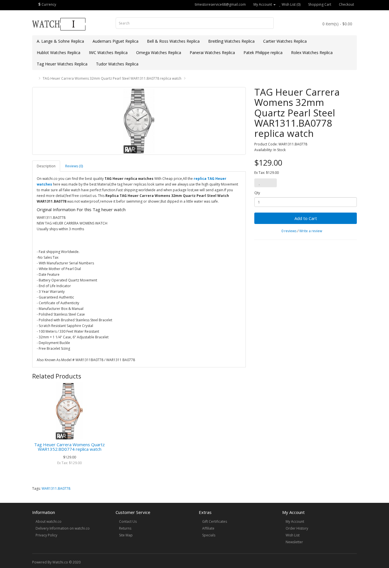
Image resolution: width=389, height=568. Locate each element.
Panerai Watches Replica (212, 52)
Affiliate (208, 528)
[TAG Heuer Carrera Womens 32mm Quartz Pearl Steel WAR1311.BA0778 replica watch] (139, 121)
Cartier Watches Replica (285, 41)
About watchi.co (49, 521)
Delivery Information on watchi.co (63, 528)
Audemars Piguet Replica (115, 41)
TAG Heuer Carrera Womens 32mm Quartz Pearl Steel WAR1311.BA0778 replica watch (112, 78)
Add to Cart (305, 218)
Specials (208, 535)
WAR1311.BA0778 (56, 488)
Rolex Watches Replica (312, 52)
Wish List (293, 535)
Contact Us (128, 521)
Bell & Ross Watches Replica (173, 41)
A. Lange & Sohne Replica (60, 41)
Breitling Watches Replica (231, 41)
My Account (295, 521)
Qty (257, 192)
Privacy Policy (46, 535)
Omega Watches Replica (158, 52)
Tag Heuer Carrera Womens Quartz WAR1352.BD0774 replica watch (69, 447)
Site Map (126, 535)
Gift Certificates (214, 521)
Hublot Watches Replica (58, 52)
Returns (125, 528)
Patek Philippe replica (262, 52)
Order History (297, 528)
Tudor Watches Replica (117, 64)
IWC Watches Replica (108, 52)
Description (46, 166)
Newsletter (294, 542)
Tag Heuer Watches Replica (62, 64)
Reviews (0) (74, 166)
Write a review (310, 231)
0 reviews (288, 231)
